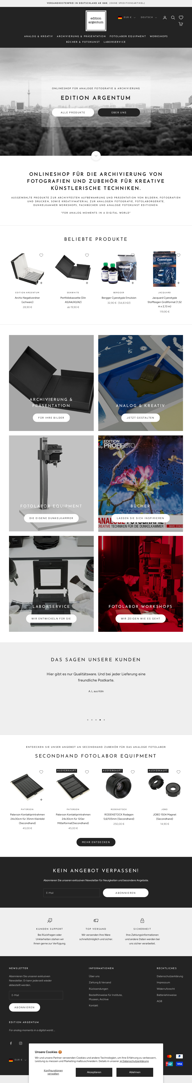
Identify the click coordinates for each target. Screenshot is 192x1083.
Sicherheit (142, 929)
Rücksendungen (98, 988)
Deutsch (147, 17)
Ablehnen (134, 1072)
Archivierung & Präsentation (81, 36)
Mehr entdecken (96, 842)
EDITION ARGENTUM (24, 1022)
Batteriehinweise (167, 995)
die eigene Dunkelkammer (51, 518)
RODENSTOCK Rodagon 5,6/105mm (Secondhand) (119, 816)
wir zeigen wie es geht (140, 618)
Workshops (159, 36)
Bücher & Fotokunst (83, 42)
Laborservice (115, 42)
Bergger (118, 292)
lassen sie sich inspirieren (140, 518)
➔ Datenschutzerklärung (134, 1061)
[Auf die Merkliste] (41, 255)
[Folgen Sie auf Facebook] (11, 1043)
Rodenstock (119, 809)
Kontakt (93, 1005)
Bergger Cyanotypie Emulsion (119, 297)
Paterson (27, 809)
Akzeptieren (94, 1072)
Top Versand (96, 929)
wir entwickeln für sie (51, 618)
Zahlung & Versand (100, 982)
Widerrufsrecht (166, 988)
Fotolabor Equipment (128, 36)
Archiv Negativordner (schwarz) (27, 300)
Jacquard (164, 292)
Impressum (163, 982)
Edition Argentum (27, 292)
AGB (159, 1001)
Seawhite (73, 292)
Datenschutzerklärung (170, 976)
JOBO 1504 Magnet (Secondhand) (164, 816)
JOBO (164, 809)
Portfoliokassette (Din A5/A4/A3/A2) (73, 300)
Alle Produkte (73, 112)
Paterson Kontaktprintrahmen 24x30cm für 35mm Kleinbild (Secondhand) (27, 819)
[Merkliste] (181, 17)
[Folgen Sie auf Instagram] (20, 1043)
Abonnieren (126, 893)
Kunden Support (49, 929)
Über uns (119, 112)
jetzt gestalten (140, 417)
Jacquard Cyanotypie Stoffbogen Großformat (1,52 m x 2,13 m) (165, 302)
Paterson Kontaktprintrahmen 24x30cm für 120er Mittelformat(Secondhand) (73, 819)
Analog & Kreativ (38, 36)
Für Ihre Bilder (51, 417)
